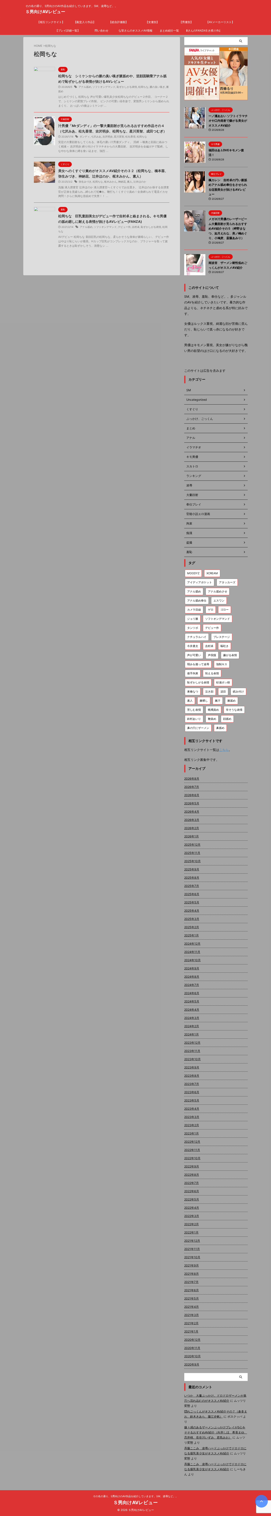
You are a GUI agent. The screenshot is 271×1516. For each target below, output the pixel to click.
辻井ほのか (139, 181)
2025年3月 (191, 919)
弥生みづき (85, 181)
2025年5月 (191, 902)
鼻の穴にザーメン (198, 728)
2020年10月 (192, 1356)
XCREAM (212, 573)
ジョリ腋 (192, 618)
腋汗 (217, 700)
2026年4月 (191, 811)
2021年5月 (191, 1298)
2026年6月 (191, 795)
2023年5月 (191, 1100)
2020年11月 (192, 1348)
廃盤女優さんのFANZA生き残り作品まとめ (203, 30)
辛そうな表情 (234, 709)
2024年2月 (191, 1026)
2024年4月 (191, 1009)
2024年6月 (191, 993)
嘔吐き (224, 646)
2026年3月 (191, 820)
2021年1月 (191, 1331)
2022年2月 (191, 1224)
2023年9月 (191, 1067)
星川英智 (119, 136)
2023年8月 (191, 1075)
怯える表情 (212, 673)
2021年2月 (191, 1323)
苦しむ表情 (194, 709)
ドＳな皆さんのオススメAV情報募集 (135, 30)
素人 (129, 181)
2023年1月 (191, 1133)
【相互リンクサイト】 (51, 22)
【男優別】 (186, 22)
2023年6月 (191, 1092)
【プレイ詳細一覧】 (67, 30)
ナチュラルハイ (196, 637)
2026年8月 (191, 778)
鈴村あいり (194, 718)
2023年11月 (192, 1051)
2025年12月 (192, 844)
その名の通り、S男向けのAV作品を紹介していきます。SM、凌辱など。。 (135, 1496)
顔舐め (227, 718)
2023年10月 (192, 1059)
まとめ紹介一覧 (169, 30)
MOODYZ (193, 573)
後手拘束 (192, 673)
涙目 (223, 691)
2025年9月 (191, 869)
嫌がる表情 (230, 655)
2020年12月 (192, 1339)
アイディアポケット (199, 582)
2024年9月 (191, 968)
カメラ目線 (194, 609)
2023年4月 (191, 1108)
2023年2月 (191, 1125)
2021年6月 (191, 1290)
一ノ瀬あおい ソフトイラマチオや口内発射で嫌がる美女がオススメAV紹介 (228, 120)
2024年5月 (191, 1001)
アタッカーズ (227, 582)
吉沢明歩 (107, 136)
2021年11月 (192, 1249)
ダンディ (85, 136)
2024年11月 (192, 952)
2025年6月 (191, 894)
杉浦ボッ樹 (223, 682)
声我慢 (212, 655)
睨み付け (238, 691)
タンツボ (192, 627)
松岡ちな (143, 86)
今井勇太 (192, 646)
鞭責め (212, 718)
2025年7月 (191, 886)
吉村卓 (136, 227)
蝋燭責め (213, 709)
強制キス (221, 664)
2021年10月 (192, 1257)
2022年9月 (191, 1166)
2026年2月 (191, 828)
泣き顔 (209, 691)
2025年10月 (192, 861)
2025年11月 (192, 853)
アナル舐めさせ (217, 591)
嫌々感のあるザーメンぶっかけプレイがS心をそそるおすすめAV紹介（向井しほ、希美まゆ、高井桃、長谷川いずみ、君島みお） (215, 1432)
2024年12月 (192, 943)
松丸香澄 (130, 136)
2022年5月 (191, 1199)
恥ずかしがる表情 (127, 86)
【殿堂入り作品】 (85, 22)
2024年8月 (191, 976)
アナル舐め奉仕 (196, 600)
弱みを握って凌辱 (198, 664)
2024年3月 (191, 1018)
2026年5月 (191, 803)
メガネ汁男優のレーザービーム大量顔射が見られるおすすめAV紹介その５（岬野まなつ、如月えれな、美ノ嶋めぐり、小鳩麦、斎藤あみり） (228, 228)
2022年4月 (191, 1207)
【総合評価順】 (118, 22)
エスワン (218, 600)
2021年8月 (191, 1273)
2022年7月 (191, 1183)
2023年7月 (191, 1084)
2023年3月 (191, 1117)
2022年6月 (191, 1191)
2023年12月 (192, 1042)
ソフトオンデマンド (104, 86)
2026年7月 (191, 787)
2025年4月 (191, 910)
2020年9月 (191, 1364)
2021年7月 (191, 1282)
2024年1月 (191, 1034)
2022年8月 (191, 1174)
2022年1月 (191, 1232)
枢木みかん (110, 181)
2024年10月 (192, 960)
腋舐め (231, 700)
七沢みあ (96, 136)
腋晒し (204, 700)
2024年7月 (191, 985)
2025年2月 (191, 927)
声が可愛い (194, 655)
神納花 (122, 181)
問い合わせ (101, 30)
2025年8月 (191, 877)
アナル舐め (85, 86)
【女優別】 (152, 22)
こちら (224, 750)
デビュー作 (124, 227)
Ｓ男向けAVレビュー (45, 11)
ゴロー (224, 609)
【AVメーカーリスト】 (220, 22)
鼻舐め (220, 728)
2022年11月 (192, 1150)
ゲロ (210, 609)
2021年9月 (191, 1265)
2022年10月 (192, 1158)
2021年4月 (191, 1306)
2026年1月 (191, 836)
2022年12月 (192, 1141)
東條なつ (192, 691)
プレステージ (221, 637)
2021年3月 (191, 1315)
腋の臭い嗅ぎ (157, 86)
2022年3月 (191, 1216)
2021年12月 (192, 1240)
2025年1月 (191, 935)
